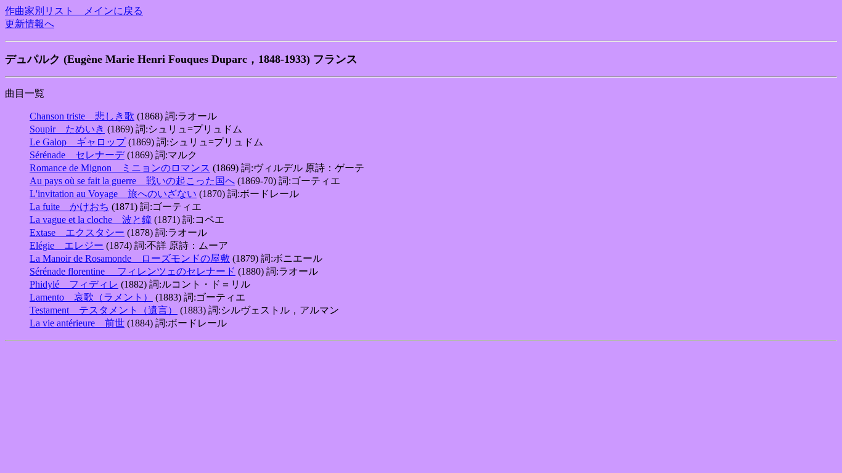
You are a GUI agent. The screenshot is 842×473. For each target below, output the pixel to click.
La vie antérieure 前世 (77, 323)
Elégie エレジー (67, 245)
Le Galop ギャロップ (78, 142)
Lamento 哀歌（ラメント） (91, 297)
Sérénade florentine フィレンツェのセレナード (132, 271)
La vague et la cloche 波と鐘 (91, 219)
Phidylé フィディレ (74, 284)
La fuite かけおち (69, 206)
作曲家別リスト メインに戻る (74, 11)
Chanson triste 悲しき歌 (82, 116)
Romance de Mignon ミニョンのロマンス (120, 168)
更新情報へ (29, 23)
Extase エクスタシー (77, 232)
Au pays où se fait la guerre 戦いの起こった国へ (132, 181)
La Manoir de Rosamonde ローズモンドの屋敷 (130, 258)
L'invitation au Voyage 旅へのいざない (113, 193)
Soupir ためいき (67, 129)
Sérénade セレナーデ (77, 155)
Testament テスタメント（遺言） (104, 310)
